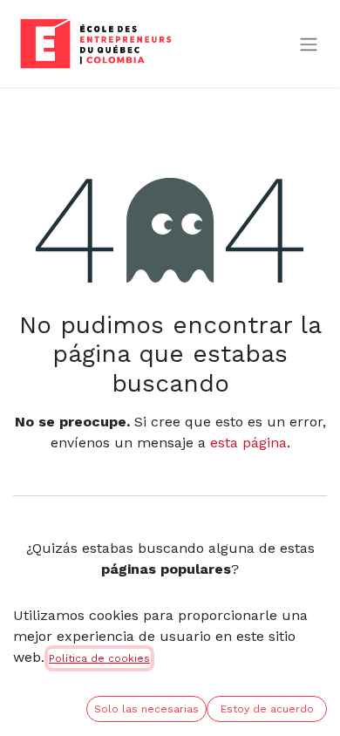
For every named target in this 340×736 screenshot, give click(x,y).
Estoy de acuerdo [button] (267, 709)
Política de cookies (99, 658)
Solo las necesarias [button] (146, 709)
